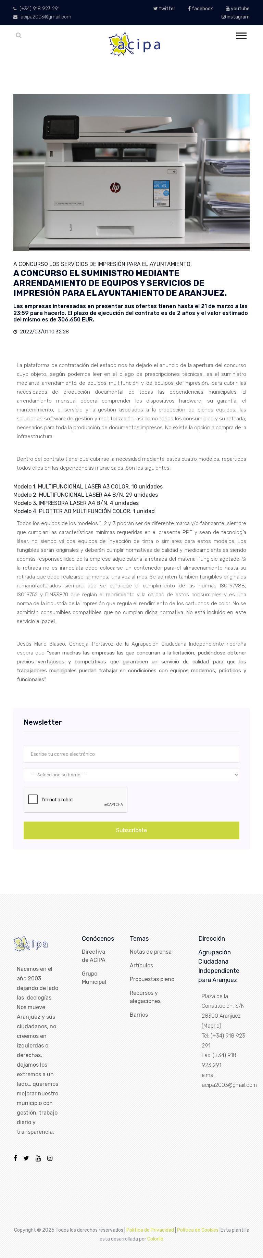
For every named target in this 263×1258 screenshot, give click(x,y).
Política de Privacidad (150, 1230)
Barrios (139, 1015)
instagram (238, 17)
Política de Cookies (197, 1230)
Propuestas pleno (152, 979)
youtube (240, 9)
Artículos (141, 965)
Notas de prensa (151, 952)
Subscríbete (131, 830)
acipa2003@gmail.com (45, 17)
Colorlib (155, 1239)
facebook (202, 9)
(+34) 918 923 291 (39, 9)
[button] (241, 34)
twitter (166, 9)
